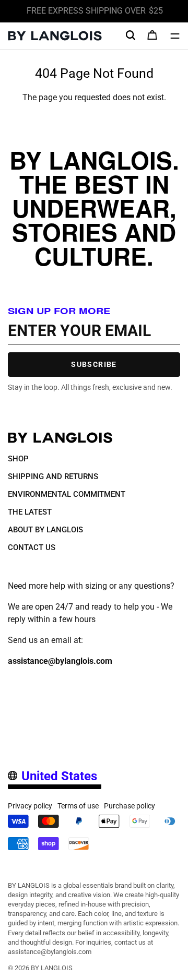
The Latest (30, 512)
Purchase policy (129, 806)
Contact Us (31, 547)
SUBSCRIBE (94, 364)
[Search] (130, 35)
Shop (18, 458)
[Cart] (152, 36)
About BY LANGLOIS (45, 529)
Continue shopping (94, 110)
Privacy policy (30, 806)
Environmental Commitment (66, 494)
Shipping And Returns (53, 476)
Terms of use (78, 806)
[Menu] (175, 36)
